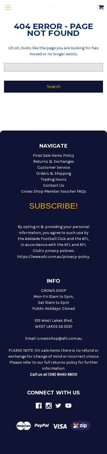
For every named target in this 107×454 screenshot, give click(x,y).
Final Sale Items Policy (53, 155)
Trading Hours (53, 179)
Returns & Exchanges (53, 161)
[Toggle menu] (8, 8)
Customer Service (53, 167)
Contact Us (53, 185)
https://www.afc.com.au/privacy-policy (53, 256)
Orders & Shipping (53, 173)
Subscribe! (53, 205)
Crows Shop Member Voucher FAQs (53, 191)
